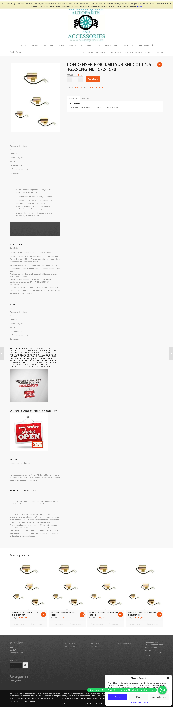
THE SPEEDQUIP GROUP (95, 87)
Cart (11, 316)
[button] (168, 678)
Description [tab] (73, 98)
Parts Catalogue (17, 52)
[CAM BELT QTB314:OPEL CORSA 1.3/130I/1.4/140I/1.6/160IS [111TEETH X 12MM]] (171, 353)
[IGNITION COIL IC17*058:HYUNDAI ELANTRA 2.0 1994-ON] (2, 353)
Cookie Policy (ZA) (16, 323)
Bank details (14, 339)
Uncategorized (15, 681)
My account (14, 327)
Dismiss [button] (139, 6)
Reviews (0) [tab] (85, 98)
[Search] (151, 45)
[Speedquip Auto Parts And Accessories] (86, 23)
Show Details (37, 624)
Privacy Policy (143, 702)
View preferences (159, 697)
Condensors (78, 87)
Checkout (13, 320)
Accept (117, 697)
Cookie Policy (132, 702)
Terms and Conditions (18, 312)
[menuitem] (24, 45)
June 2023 (13, 647)
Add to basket (93, 79)
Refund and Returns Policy (20, 335)
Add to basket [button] (20, 624)
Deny (138, 697)
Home (12, 308)
